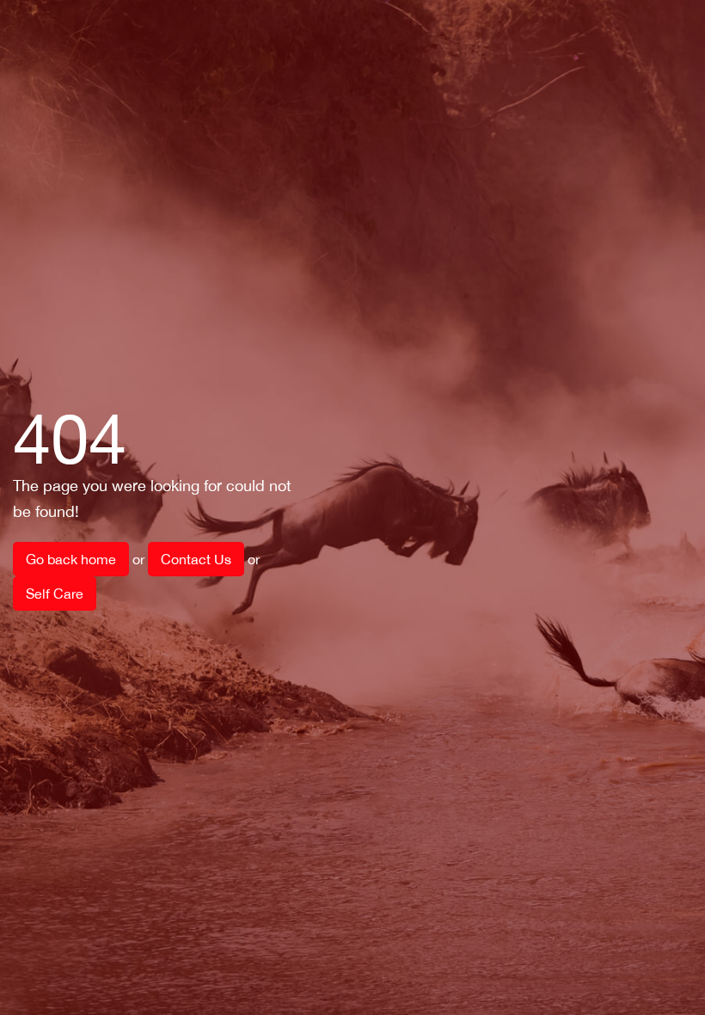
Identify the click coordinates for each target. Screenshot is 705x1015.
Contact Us (196, 559)
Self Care (54, 593)
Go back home (71, 559)
